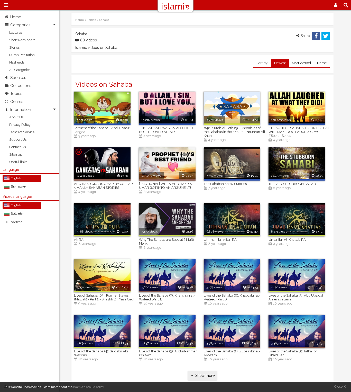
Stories (14, 47)
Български (18, 186)
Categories (20, 25)
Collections (20, 85)
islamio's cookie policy (88, 387)
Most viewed (301, 63)
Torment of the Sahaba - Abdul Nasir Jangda (102, 130)
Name (322, 63)
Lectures (15, 32)
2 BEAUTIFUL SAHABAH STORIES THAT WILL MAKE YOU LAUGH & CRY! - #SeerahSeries (299, 132)
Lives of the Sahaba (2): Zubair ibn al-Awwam (232, 353)
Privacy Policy (20, 125)
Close (338, 386)
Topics (16, 93)
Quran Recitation (22, 55)
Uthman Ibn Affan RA (220, 240)
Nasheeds (16, 62)
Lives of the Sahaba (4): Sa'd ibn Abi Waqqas (101, 353)
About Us (16, 117)
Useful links (18, 162)
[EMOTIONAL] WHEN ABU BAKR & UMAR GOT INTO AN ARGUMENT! (165, 186)
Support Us (17, 139)
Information (20, 109)
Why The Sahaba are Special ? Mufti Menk (166, 241)
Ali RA (79, 240)
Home (15, 17)
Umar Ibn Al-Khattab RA (287, 240)
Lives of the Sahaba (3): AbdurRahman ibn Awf (168, 353)
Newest (280, 63)
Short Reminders (22, 40)
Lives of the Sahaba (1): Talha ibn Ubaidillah (293, 353)
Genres (16, 101)
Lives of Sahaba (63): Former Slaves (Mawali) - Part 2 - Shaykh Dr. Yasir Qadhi (105, 297)
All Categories (19, 70)
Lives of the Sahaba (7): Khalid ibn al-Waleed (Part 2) (167, 297)
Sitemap (15, 154)
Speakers (18, 77)
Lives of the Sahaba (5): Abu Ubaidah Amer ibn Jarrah (296, 297)
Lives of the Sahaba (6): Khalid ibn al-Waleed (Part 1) (232, 297)
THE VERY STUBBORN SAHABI (293, 184)
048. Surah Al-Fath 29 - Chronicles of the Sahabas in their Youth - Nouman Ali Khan (234, 132)
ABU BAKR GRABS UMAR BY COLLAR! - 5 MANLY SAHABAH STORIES (105, 186)
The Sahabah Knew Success (225, 184)
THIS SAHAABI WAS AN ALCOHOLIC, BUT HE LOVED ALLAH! (167, 130)
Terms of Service (21, 132)
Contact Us (17, 147)
